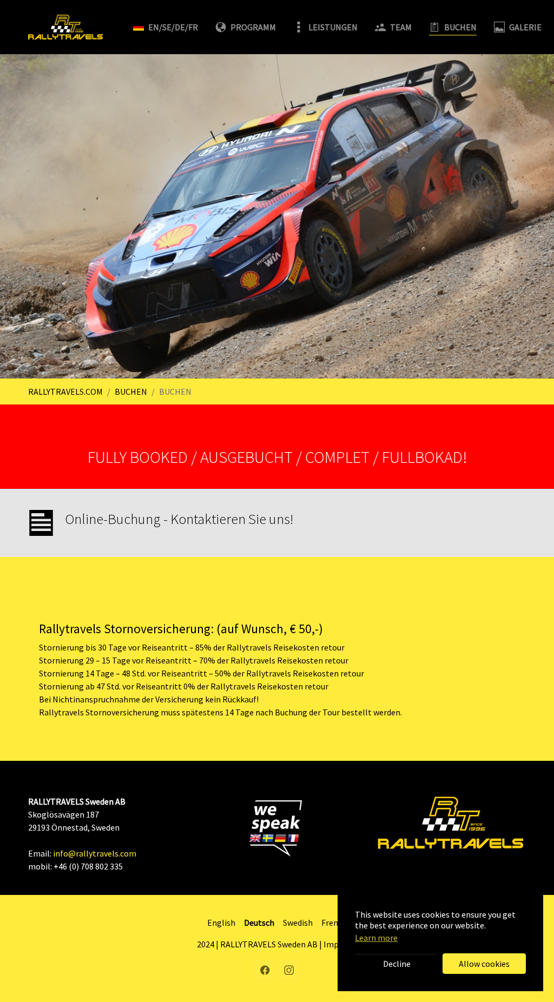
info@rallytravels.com (94, 853)
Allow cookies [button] (484, 963)
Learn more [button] (376, 937)
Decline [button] (397, 963)
